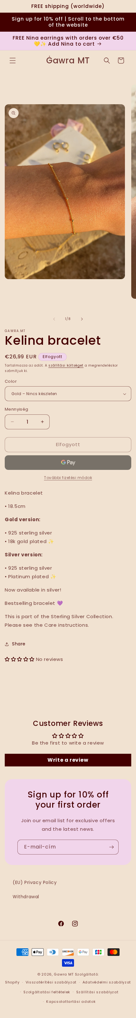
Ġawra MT (64, 974)
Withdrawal (26, 896)
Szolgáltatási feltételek (46, 992)
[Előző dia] (54, 319)
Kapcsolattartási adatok (71, 1001)
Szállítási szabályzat (97, 992)
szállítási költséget (65, 365)
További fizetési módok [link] (68, 477)
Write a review (67, 760)
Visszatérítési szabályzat (51, 982)
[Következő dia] (82, 319)
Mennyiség (16, 409)
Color (11, 381)
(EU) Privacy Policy (35, 882)
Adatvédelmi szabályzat (107, 982)
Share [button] (19, 644)
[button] (13, 60)
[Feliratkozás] (111, 847)
